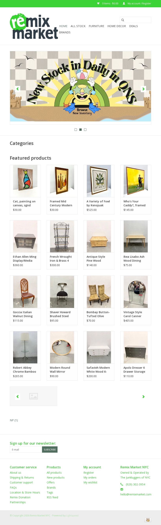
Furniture (96, 26)
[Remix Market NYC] (34, 26)
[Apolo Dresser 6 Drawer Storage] (135, 347)
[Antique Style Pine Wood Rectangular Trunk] (98, 236)
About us (15, 472)
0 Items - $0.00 (110, 3)
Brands (64, 32)
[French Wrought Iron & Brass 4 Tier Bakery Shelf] (62, 236)
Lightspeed (72, 515)
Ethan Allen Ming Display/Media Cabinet (24, 259)
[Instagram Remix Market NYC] (148, 443)
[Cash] (147, 519)
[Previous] (17, 89)
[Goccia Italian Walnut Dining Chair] (25, 292)
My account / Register (139, 3)
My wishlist (90, 482)
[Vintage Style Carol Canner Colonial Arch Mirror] (135, 292)
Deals (133, 26)
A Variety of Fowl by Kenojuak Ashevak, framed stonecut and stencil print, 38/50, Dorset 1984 (98, 203)
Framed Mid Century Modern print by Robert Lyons (61, 203)
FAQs (13, 487)
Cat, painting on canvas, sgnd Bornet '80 (24, 203)
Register (88, 472)
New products (56, 477)
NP (14, 420)
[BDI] (33, 396)
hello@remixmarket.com (135, 494)
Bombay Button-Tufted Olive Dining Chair (98, 314)
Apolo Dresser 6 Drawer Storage (134, 369)
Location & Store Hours (25, 492)
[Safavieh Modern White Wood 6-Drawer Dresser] (98, 347)
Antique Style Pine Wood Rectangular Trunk (96, 259)
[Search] (123, 20)
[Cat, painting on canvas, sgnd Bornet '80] (25, 181)
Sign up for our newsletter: (33, 443)
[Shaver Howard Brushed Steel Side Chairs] (62, 292)
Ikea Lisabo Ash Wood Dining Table (134, 259)
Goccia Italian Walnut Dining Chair (23, 314)
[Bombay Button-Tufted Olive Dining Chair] (98, 292)
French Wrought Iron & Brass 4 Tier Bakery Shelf (61, 259)
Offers (51, 482)
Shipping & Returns (22, 477)
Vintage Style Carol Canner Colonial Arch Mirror (132, 314)
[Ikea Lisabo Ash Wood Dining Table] (135, 236)
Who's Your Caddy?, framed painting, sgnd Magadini (134, 203)
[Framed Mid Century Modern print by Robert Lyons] (62, 181)
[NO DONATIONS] (80, 86)
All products (54, 472)
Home (63, 26)
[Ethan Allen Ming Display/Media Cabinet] (25, 236)
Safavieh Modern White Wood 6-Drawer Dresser (98, 370)
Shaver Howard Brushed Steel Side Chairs (60, 314)
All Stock (78, 26)
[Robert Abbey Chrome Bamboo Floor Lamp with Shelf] (25, 347)
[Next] (143, 89)
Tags (50, 492)
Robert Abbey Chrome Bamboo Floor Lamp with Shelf (24, 370)
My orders (89, 477)
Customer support (21, 482)
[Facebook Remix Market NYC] (134, 443)
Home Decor (116, 26)
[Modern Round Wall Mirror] (62, 347)
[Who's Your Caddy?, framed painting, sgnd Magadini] (135, 181)
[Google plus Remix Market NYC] (141, 443)
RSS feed (52, 497)
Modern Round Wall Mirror (60, 369)
